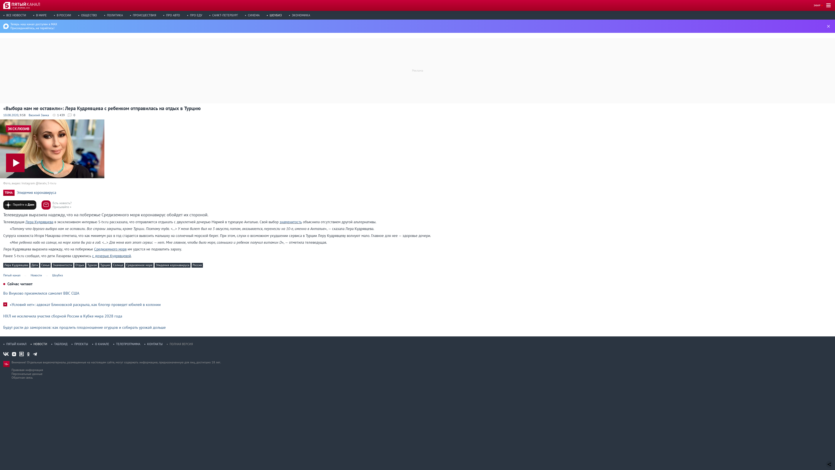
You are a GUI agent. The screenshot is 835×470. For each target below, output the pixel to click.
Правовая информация (27, 370)
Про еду (196, 15)
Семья (45, 265)
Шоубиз (276, 15)
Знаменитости (62, 265)
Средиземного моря (110, 249)
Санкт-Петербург (225, 15)
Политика (115, 15)
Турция (105, 265)
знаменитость (291, 222)
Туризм (92, 265)
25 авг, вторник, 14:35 (21, 8)
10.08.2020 (10, 115)
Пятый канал (16, 344)
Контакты (155, 344)
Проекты (81, 344)
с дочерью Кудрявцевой (111, 255)
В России (64, 15)
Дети (35, 265)
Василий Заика (39, 115)
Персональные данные (27, 374)
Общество (89, 15)
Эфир (817, 5)
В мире (41, 15)
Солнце (118, 265)
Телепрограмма (128, 344)
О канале (102, 344)
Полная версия (181, 344)
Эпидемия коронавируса (36, 192)
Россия (197, 265)
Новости (40, 344)
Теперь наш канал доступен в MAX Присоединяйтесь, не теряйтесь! (33, 26)
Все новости (16, 15)
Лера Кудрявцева (39, 222)
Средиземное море (139, 265)
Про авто (173, 15)
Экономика (301, 15)
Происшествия (144, 15)
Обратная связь (22, 377)
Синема (254, 15)
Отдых (79, 265)
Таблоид (60, 344)
